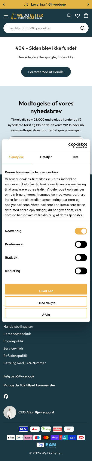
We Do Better (52, 453)
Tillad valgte (46, 303)
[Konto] (68, 15)
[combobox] (46, 28)
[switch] (81, 244)
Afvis (46, 315)
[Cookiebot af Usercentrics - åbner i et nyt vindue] (68, 145)
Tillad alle (46, 291)
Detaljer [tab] (46, 157)
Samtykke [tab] (16, 157)
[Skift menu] (6, 15)
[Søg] (82, 28)
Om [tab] (75, 157)
